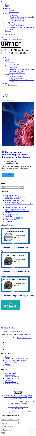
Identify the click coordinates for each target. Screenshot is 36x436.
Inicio (7, 5)
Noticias (7, 13)
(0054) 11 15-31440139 (8, 328)
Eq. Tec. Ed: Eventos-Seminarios (15, 197)
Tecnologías (13, 15)
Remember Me (7, 430)
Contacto (8, 31)
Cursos (7, 6)
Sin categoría (8, 212)
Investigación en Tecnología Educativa (16, 358)
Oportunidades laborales (12, 202)
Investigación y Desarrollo (13, 199)
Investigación (9, 22)
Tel (2, 37)
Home (6, 95)
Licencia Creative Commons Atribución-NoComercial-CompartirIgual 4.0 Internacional (19, 396)
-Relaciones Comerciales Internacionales (21, 17)
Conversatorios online (11, 195)
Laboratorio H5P (10, 375)
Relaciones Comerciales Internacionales (17, 211)
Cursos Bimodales (10, 373)
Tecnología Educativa (16, 24)
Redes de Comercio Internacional (15, 209)
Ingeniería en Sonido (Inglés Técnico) (15, 271)
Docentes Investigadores (16, 25)
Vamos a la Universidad (16, 19)
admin (14, 161)
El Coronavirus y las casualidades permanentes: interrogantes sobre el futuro (16, 154)
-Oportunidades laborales (17, 20)
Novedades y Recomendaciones (14, 200)
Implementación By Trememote (18, 407)
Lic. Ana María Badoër (23, 334)
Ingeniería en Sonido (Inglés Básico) (15, 247)
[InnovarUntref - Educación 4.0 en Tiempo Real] (15, 54)
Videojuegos (8, 221)
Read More (8, 174)
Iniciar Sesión (5, 41)
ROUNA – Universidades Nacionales (16, 360)
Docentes (7, 357)
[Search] (27, 85)
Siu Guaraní (8, 380)
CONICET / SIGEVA (11, 362)
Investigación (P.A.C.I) (12, 378)
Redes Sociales (14, 12)
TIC (6, 218)
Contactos (8, 365)
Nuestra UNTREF (10, 382)
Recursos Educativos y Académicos (15, 207)
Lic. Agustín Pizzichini (24, 338)
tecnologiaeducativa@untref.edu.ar (11, 39)
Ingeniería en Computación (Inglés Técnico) (18, 296)
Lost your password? (7, 426)
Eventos (7, 8)
